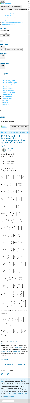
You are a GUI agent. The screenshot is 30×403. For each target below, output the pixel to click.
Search (3, 401)
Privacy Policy (12, 393)
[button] (6, 102)
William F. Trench (11, 149)
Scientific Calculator (8, 90)
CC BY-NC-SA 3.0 (18, 347)
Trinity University (11, 150)
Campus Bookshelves (21, 132)
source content (16, 351)
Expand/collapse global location (28, 132)
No (10, 374)
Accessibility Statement (7, 395)
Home (8, 132)
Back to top (4, 359)
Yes (4, 374)
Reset (2, 47)
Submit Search (5, 35)
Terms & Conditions (21, 393)
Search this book (4, 30)
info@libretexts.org (9, 396)
